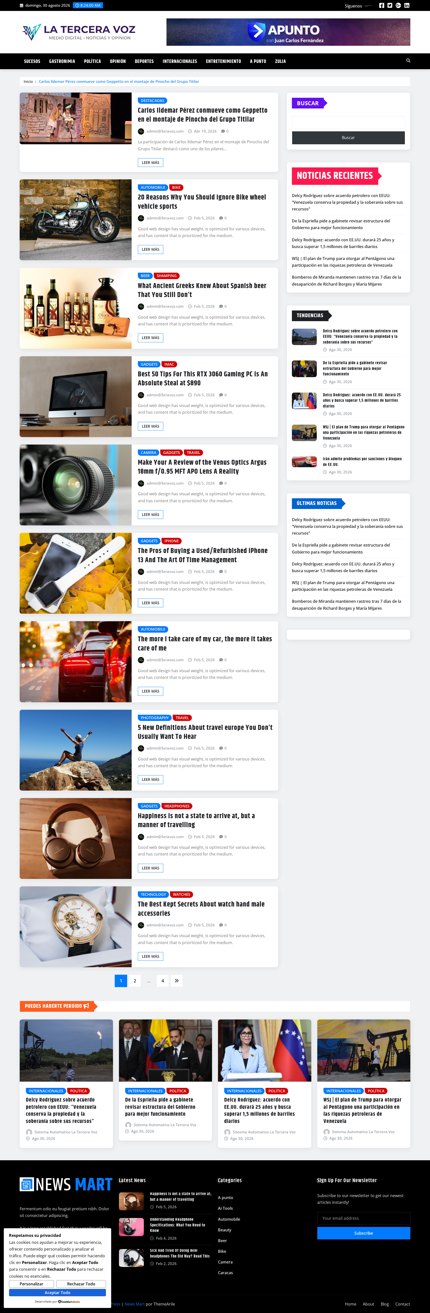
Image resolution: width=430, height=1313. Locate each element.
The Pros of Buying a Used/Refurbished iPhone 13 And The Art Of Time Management (203, 555)
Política (92, 61)
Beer (222, 1240)
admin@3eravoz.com (165, 131)
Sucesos (32, 61)
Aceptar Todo (57, 1292)
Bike (222, 1251)
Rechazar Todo (81, 1284)
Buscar (308, 103)
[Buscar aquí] (408, 60)
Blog (385, 1304)
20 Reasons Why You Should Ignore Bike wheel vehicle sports (202, 202)
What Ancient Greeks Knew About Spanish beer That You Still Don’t (202, 290)
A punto (258, 61)
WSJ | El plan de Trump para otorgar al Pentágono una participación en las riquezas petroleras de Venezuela (364, 433)
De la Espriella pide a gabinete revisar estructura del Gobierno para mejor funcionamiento (355, 368)
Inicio (28, 81)
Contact (402, 1304)
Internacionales (180, 61)
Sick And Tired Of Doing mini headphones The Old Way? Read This (180, 1253)
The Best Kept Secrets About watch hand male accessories (201, 909)
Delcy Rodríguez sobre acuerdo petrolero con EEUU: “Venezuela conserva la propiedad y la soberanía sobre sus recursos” (347, 202)
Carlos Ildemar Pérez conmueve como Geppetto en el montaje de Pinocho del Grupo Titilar (119, 81)
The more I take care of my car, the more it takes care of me (205, 644)
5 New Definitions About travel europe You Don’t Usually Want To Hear (205, 732)
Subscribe (363, 1233)
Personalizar (31, 1284)
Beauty (224, 1230)
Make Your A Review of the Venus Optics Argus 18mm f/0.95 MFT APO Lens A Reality (202, 467)
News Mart (135, 1304)
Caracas (225, 1272)
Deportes (144, 61)
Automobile (229, 1219)
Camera (225, 1262)
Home (350, 1304)
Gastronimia (62, 61)
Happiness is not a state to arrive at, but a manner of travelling (196, 820)
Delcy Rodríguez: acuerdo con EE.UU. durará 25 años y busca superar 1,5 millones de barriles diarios (362, 400)
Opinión (118, 61)
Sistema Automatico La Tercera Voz (66, 1131)
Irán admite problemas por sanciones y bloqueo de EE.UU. (362, 462)
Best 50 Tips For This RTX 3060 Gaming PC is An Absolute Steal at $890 (203, 379)
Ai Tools (225, 1208)
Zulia (280, 61)
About (368, 1304)
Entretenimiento (223, 61)
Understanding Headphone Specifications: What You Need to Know (177, 1225)
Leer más (150, 162)
